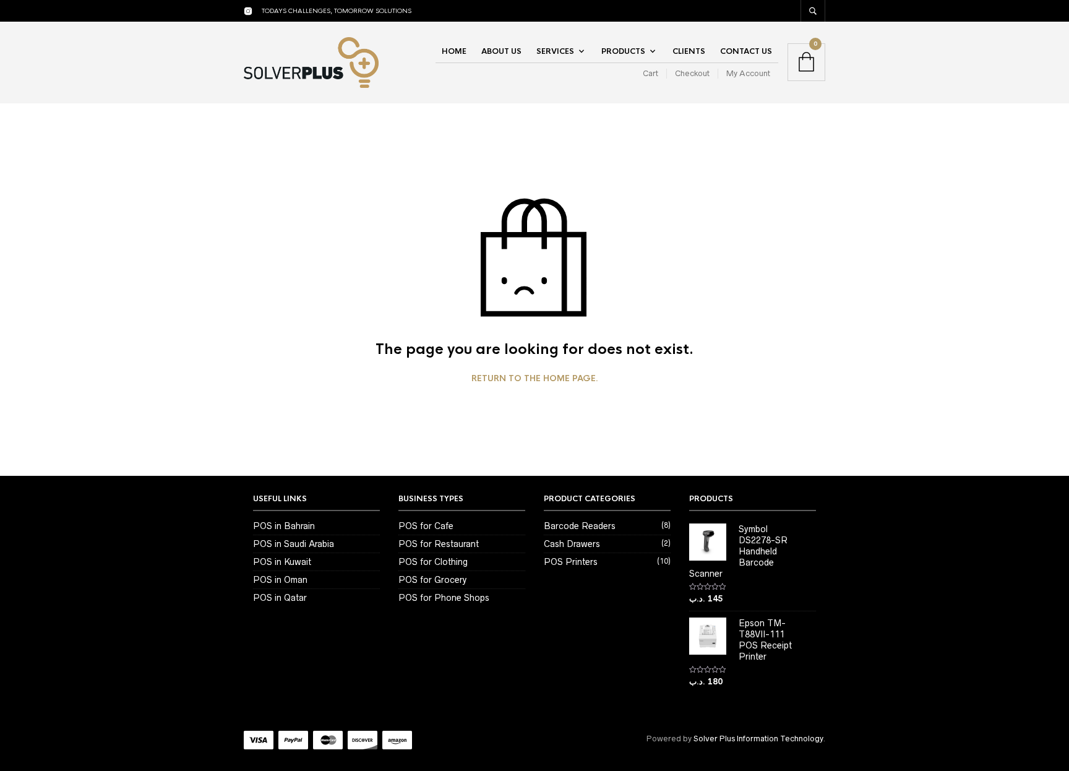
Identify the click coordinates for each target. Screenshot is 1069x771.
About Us (501, 51)
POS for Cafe (425, 526)
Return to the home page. (534, 379)
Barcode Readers (580, 526)
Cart (650, 73)
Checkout (692, 73)
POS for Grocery (432, 580)
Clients (688, 51)
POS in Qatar (280, 598)
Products (623, 51)
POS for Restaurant (438, 544)
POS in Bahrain (284, 526)
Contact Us (746, 51)
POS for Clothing (433, 562)
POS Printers (571, 562)
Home (454, 51)
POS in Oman (280, 580)
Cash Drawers (572, 544)
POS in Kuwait (282, 562)
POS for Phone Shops (443, 598)
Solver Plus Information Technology (758, 738)
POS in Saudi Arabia (293, 544)
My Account (748, 73)
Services (555, 51)
